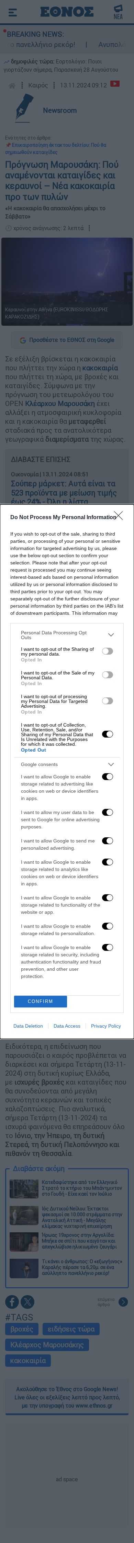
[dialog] (67, 771)
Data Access (67, 1026)
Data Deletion (28, 1026)
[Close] (120, 517)
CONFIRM (40, 1001)
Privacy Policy (106, 1026)
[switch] (107, 651)
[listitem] (67, 635)
